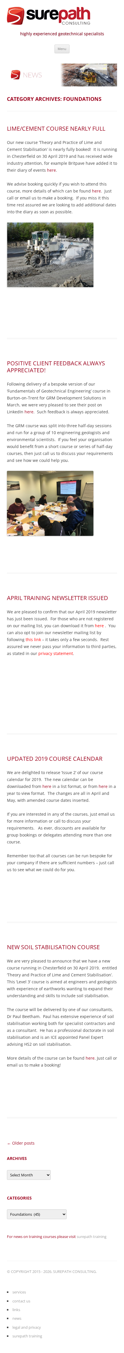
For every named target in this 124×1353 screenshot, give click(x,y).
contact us (21, 1301)
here (51, 170)
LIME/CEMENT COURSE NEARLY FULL (56, 128)
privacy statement (55, 653)
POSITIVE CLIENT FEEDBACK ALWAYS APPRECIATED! (56, 366)
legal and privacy (26, 1327)
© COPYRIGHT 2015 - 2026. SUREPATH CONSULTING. (52, 1271)
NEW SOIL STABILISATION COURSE (53, 947)
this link (33, 639)
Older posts (21, 1143)
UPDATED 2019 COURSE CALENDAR (54, 758)
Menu (62, 49)
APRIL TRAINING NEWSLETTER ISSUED (57, 598)
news (16, 1318)
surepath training (91, 1236)
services (19, 1292)
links (16, 1309)
